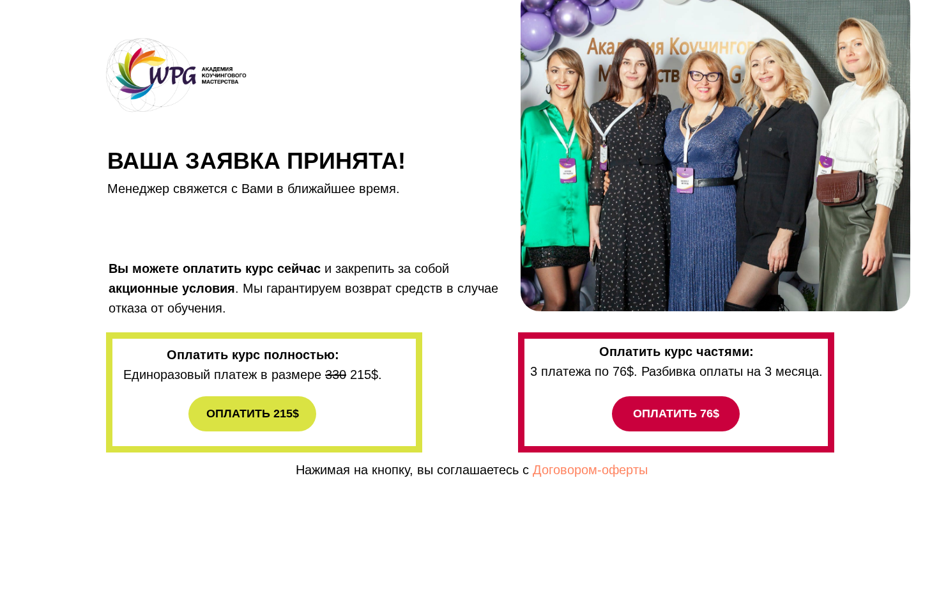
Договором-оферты (590, 470)
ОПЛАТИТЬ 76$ (676, 413)
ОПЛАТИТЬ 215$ (252, 413)
